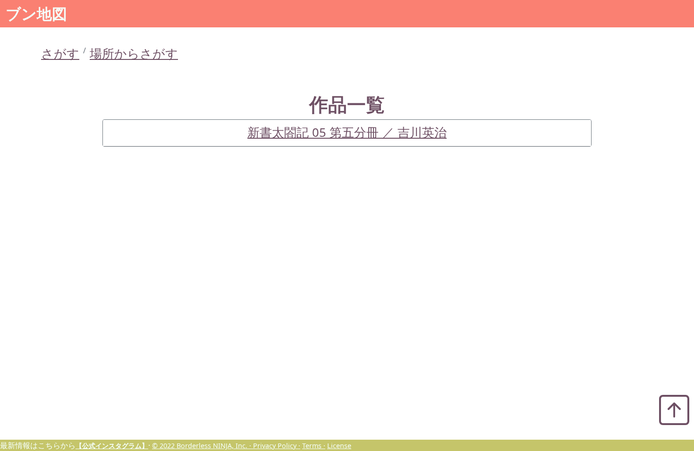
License (339, 445)
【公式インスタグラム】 (112, 445)
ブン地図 (36, 13)
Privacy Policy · (276, 445)
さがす (60, 53)
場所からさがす (134, 53)
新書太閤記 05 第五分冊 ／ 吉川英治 (347, 132)
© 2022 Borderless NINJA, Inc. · (202, 445)
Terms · (313, 445)
